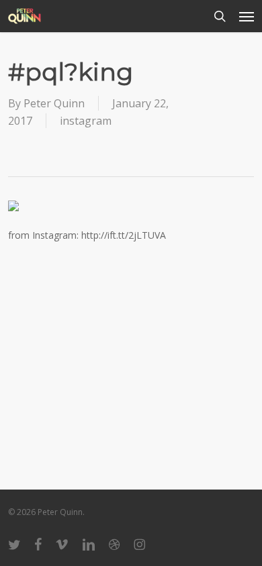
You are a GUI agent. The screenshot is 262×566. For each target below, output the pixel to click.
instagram (86, 120)
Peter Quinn (54, 103)
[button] (246, 16)
